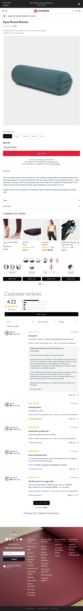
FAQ (28, 550)
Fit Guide (30, 565)
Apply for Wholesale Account (72, 546)
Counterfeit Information (31, 593)
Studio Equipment (45, 559)
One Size (12, 272)
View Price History (10, 147)
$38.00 (64, 250)
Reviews (30, 553)
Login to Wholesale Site (74, 553)
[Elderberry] (31, 266)
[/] (41, 11)
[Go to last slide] (5, 243)
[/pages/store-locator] (6, 10)
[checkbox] (20, 326)
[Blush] (12, 266)
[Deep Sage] (31, 260)
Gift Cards (30, 589)
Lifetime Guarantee (30, 585)
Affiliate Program (44, 547)
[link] (41, 26)
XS (45, 272)
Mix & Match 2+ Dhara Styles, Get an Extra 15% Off (41, 4)
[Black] (18, 266)
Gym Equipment (46, 575)
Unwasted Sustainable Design (59, 550)
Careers (57, 556)
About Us (58, 544)
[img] (15, 334)
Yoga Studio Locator (31, 572)
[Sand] (37, 260)
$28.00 (25, 250)
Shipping (30, 577)
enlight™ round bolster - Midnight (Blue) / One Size (51, 465)
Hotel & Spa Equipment (45, 570)
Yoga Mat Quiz (32, 568)
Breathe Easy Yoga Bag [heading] (69, 242)
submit (14, 559)
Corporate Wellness (44, 579)
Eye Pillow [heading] (26, 242)
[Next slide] (78, 243)
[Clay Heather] (51, 260)
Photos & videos (13, 326)
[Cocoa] (25, 260)
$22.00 (5, 249)
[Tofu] (45, 260)
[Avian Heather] (51, 266)
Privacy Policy (54, 608)
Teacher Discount (44, 553)
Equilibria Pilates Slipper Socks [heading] (10, 243)
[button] (28, 4)
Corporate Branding (44, 564)
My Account (31, 546)
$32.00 (44, 250)
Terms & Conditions (42, 608)
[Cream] (6, 266)
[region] (41, 251)
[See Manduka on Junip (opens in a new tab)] (46, 507)
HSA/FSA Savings (30, 560)
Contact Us (31, 556)
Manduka (32, 608)
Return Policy (31, 580)
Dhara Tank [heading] (45, 242)
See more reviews (41, 503)
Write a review (41, 314)
